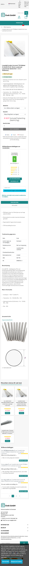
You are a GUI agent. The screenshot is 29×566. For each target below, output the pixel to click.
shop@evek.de (12, 520)
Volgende (19, 496)
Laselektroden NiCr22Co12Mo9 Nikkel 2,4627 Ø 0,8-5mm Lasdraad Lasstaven (21, 403)
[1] (11, 167)
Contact (26, 5)
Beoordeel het (14, 181)
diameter (5, 105)
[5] (16, 167)
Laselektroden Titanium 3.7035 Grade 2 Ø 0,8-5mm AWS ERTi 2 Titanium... (7, 432)
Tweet (14, 135)
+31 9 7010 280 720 (19, 4)
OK (24, 543)
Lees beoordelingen (14, 178)
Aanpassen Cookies (16, 561)
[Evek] (8, 14)
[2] (12, 167)
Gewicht (5, 111)
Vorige (9, 496)
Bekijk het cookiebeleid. (13, 557)
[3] (13, 167)
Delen (8, 135)
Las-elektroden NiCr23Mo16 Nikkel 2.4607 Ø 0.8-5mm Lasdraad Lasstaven (7, 403)
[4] (15, 167)
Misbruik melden (23, 460)
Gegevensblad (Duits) (7, 320)
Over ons (26, 3)
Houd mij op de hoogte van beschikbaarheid (14, 190)
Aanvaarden (5, 561)
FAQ (25, 6)
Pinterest (21, 135)
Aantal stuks (6, 123)
